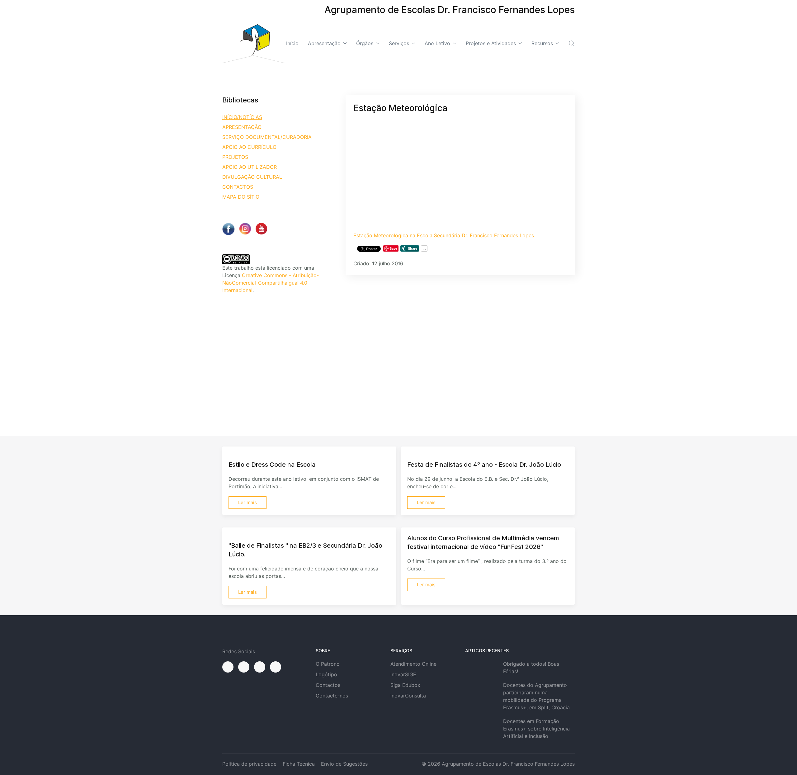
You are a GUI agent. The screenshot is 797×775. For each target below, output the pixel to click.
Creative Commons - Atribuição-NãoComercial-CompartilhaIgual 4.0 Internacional (270, 282)
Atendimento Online (413, 664)
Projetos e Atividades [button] (491, 43)
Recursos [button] (542, 43)
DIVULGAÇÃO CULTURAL (252, 177)
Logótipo (326, 674)
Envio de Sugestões (344, 764)
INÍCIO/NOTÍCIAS (242, 117)
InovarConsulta (408, 695)
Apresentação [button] (324, 43)
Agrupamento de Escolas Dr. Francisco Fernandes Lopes (508, 764)
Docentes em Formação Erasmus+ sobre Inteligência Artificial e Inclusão (536, 728)
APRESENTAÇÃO (242, 127)
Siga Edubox (405, 685)
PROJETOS (235, 157)
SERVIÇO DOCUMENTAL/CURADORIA (267, 137)
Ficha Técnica (299, 764)
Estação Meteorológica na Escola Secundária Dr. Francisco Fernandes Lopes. (444, 235)
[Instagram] (243, 667)
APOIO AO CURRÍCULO (249, 147)
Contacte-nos (332, 695)
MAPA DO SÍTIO (240, 197)
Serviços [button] (399, 43)
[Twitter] (259, 667)
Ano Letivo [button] (437, 43)
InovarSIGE (403, 674)
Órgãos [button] (364, 43)
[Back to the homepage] (253, 43)
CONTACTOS (237, 187)
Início (292, 43)
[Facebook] (227, 667)
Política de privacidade (249, 764)
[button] (571, 43)
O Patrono (328, 664)
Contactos (328, 685)
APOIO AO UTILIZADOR (249, 167)
